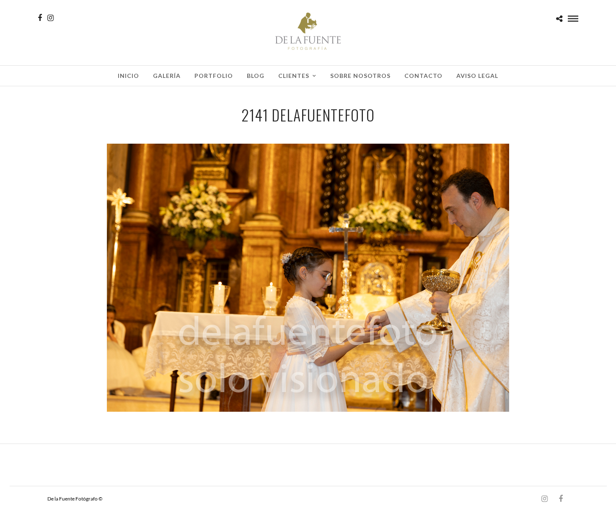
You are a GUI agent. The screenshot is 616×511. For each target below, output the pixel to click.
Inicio (128, 75)
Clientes (293, 75)
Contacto (423, 75)
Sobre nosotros (360, 75)
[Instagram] (50, 18)
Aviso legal (477, 75)
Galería (167, 75)
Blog (255, 75)
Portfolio (213, 75)
